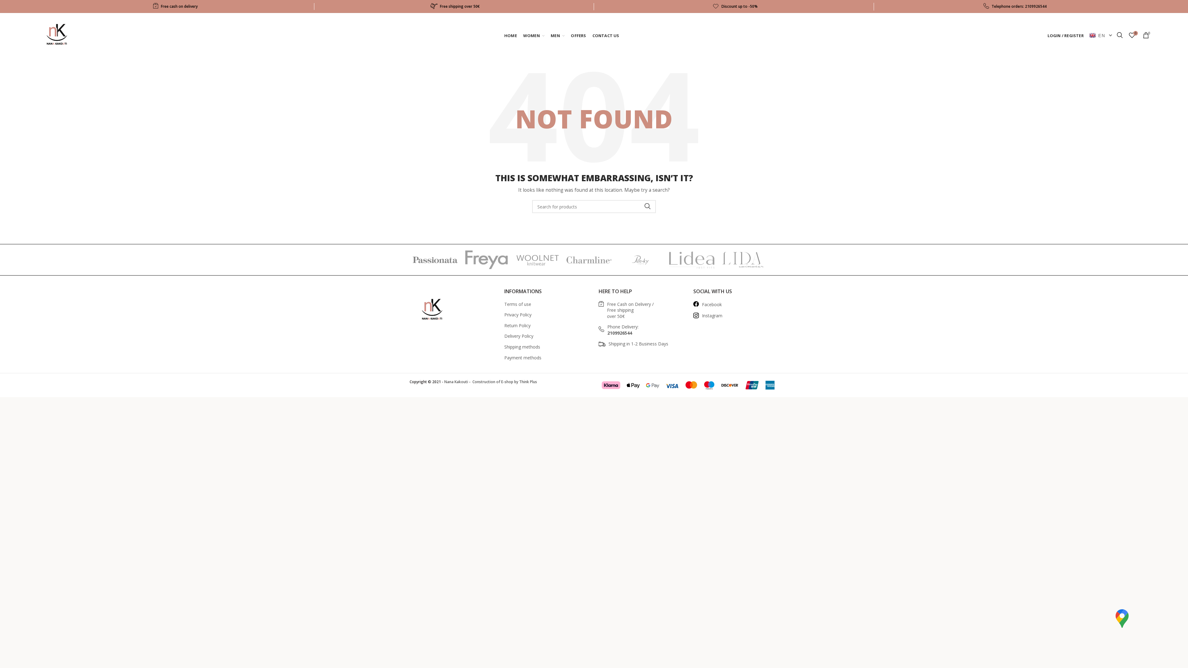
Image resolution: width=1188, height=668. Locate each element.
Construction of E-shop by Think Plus (504, 381)
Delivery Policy (518, 336)
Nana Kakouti (456, 381)
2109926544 (1036, 6)
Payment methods (522, 358)
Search (647, 206)
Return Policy (517, 325)
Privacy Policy (518, 315)
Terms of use (517, 304)
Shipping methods (522, 347)
